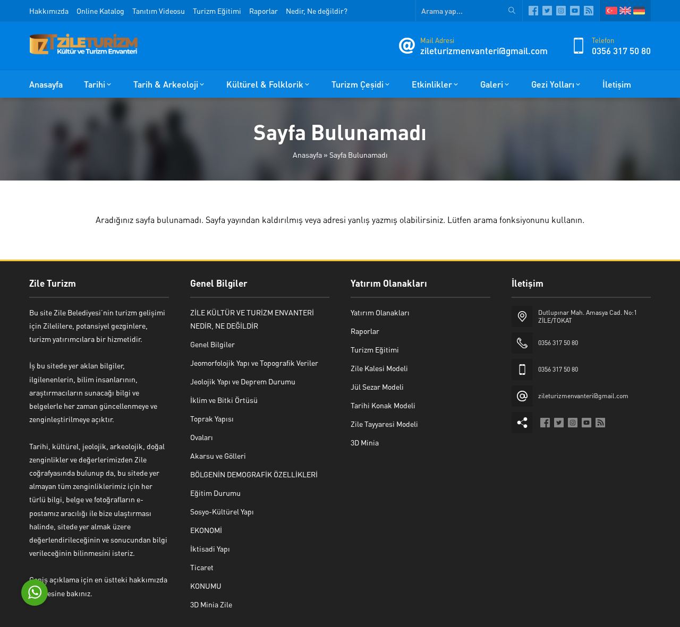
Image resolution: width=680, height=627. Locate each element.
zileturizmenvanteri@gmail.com (484, 50)
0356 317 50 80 (621, 50)
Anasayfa (307, 154)
